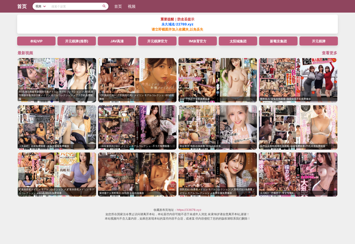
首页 (118, 6)
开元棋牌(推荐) (76, 41)
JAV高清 (117, 41)
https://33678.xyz (189, 210)
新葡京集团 (278, 41)
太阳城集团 (238, 41)
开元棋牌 (319, 41)
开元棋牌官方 (157, 41)
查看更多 (329, 52)
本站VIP (36, 41)
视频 (131, 6)
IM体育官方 (197, 41)
